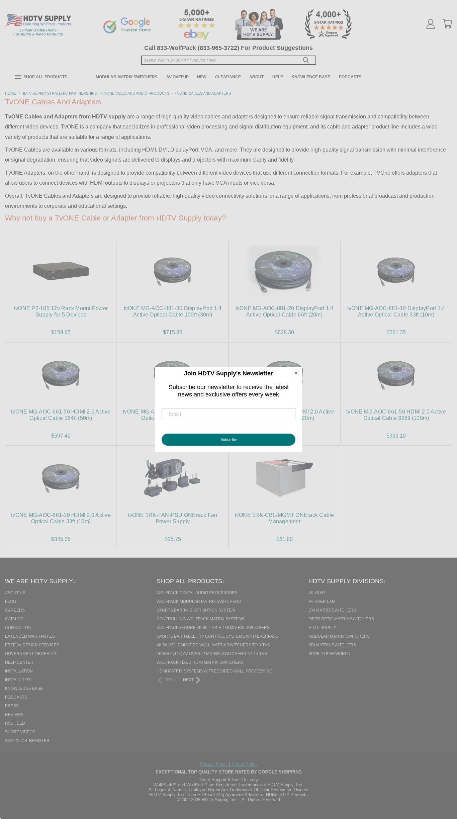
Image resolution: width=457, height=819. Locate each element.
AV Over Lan (321, 601)
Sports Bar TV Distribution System (196, 610)
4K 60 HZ (317, 592)
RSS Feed (15, 723)
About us (15, 592)
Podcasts (350, 77)
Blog (10, 601)
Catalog (14, 619)
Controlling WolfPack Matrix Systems (201, 619)
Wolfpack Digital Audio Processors (197, 592)
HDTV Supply (322, 627)
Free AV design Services (32, 645)
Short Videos (20, 732)
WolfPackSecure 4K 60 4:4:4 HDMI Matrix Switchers (213, 627)
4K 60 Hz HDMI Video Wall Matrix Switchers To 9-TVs (213, 645)
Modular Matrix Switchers (127, 77)
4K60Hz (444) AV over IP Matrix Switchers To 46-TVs (212, 653)
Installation (19, 671)
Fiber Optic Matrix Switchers (341, 619)
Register (39, 740)
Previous (440, 779)
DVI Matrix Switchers (332, 610)
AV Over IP (177, 77)
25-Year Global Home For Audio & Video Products (38, 32)
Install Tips (18, 679)
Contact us (18, 627)
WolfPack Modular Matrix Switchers (199, 601)
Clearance (228, 77)
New (201, 77)
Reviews (14, 714)
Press (12, 706)
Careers (15, 610)
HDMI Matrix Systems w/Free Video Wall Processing (214, 671)
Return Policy (245, 764)
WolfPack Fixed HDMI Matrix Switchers (200, 662)
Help (277, 77)
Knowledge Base (310, 77)
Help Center (19, 662)
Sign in (13, 740)
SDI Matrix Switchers (332, 645)
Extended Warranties (30, 636)
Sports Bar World (329, 653)
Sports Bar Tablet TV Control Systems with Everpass (217, 636)
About (256, 77)
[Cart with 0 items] (447, 24)
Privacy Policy (214, 764)
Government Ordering (31, 653)
